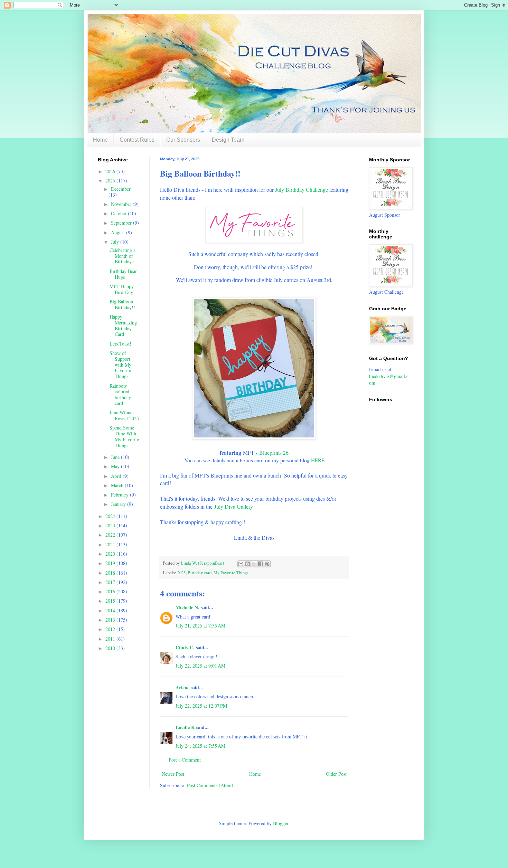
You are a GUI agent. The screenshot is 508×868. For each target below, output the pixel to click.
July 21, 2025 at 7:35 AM (200, 625)
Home (100, 140)
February (120, 494)
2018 (110, 572)
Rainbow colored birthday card (120, 394)
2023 (110, 525)
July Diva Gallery (233, 506)
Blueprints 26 (274, 452)
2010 (110, 648)
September (122, 222)
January (119, 504)
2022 (110, 534)
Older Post (336, 774)
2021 (110, 544)
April (117, 476)
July (115, 241)
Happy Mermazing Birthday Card (123, 325)
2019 (110, 563)
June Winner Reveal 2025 (124, 415)
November (122, 204)
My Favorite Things (231, 573)
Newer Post (173, 774)
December (121, 189)
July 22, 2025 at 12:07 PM (201, 705)
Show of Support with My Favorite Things (120, 364)
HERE (317, 460)
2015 (110, 600)
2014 (110, 610)
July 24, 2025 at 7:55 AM (200, 746)
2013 (110, 619)
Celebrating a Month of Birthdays (122, 256)
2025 (181, 573)
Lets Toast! (120, 343)
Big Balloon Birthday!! (122, 304)
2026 (110, 171)
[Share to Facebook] (260, 563)
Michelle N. (187, 607)
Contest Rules (137, 140)
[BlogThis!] (247, 563)
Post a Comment (185, 759)
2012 (110, 629)
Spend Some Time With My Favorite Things (124, 436)
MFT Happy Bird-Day (122, 289)
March (118, 485)
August (118, 232)
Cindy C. (185, 647)
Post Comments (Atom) (210, 785)
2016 (110, 591)
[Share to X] (254, 563)
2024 (110, 516)
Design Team (228, 140)
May (116, 466)
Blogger (280, 823)
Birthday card (199, 573)
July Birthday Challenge (301, 189)
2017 (110, 582)
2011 (110, 638)
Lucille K (185, 727)
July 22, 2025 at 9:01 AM (200, 665)
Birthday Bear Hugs (123, 274)
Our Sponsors (183, 140)
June (116, 457)
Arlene (182, 687)
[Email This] (240, 563)
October (119, 213)
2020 (110, 553)
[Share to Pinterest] (267, 563)
